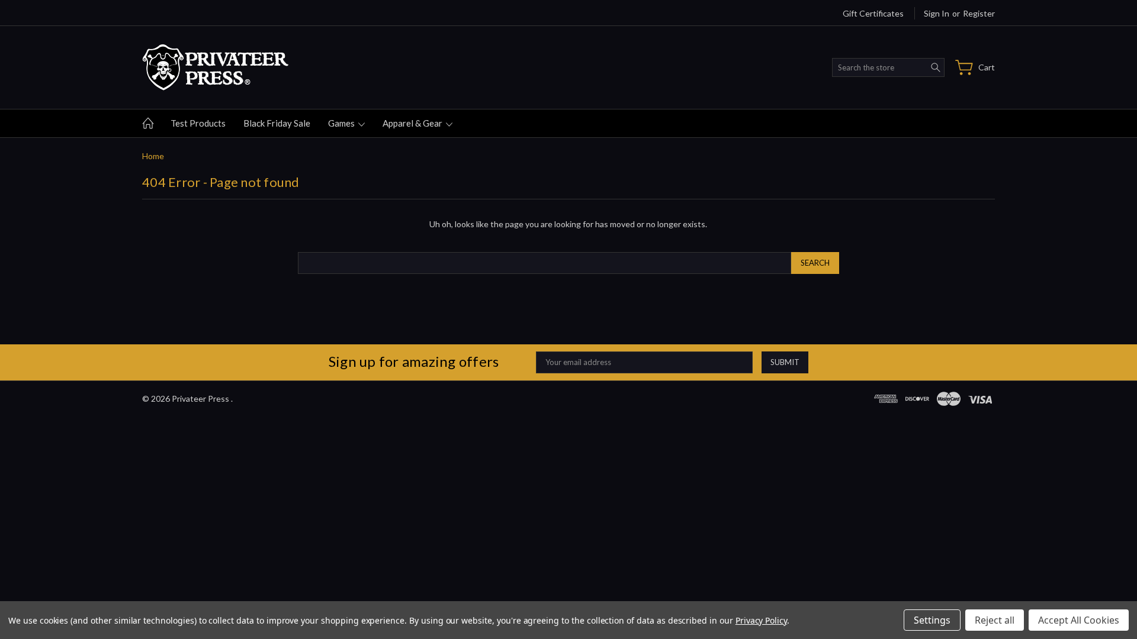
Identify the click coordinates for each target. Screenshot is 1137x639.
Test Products (198, 123)
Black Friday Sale (276, 123)
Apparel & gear (413, 123)
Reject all (994, 620)
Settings (932, 620)
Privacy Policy (761, 620)
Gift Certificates (873, 13)
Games (342, 123)
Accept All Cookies (1078, 620)
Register (979, 13)
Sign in (936, 13)
